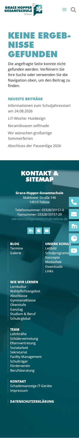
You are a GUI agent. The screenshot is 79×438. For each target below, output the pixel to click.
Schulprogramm (57, 253)
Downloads (54, 266)
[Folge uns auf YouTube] (74, 250)
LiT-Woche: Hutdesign (27, 118)
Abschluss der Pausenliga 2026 (34, 145)
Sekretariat (18, 352)
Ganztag (16, 309)
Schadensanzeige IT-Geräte (31, 386)
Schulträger (19, 361)
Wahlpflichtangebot (25, 291)
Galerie (15, 253)
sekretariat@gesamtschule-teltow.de (39, 219)
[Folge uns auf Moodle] (74, 226)
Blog (14, 244)
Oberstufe (18, 304)
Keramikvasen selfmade (28, 125)
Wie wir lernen (24, 282)
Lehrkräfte (18, 334)
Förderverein (20, 366)
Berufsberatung (22, 370)
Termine (16, 248)
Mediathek (53, 262)
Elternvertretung (23, 343)
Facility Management (26, 356)
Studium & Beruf (23, 314)
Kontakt (18, 381)
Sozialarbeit (19, 347)
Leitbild (51, 248)
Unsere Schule (58, 244)
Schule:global (20, 318)
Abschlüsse (18, 296)
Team (14, 329)
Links (49, 271)
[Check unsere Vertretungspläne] (74, 238)
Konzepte (52, 257)
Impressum (19, 390)
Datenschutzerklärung (32, 401)
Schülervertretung (24, 338)
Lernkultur (18, 286)
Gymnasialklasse (23, 300)
